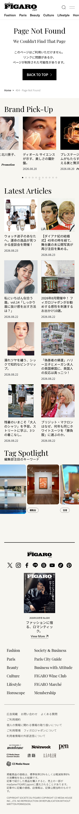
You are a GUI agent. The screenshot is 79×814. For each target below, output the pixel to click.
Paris (23, 15)
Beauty (35, 15)
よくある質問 (49, 714)
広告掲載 (12, 714)
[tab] (22, 177)
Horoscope (16, 692)
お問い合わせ (29, 714)
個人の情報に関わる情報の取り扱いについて (34, 725)
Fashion (10, 15)
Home (7, 90)
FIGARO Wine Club (50, 675)
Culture (48, 15)
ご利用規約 (14, 719)
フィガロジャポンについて (40, 730)
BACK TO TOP (37, 74)
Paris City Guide (48, 658)
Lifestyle (63, 15)
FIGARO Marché (48, 684)
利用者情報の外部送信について (26, 736)
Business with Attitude (53, 667)
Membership (45, 692)
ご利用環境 (14, 730)
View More (38, 636)
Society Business (50, 650)
